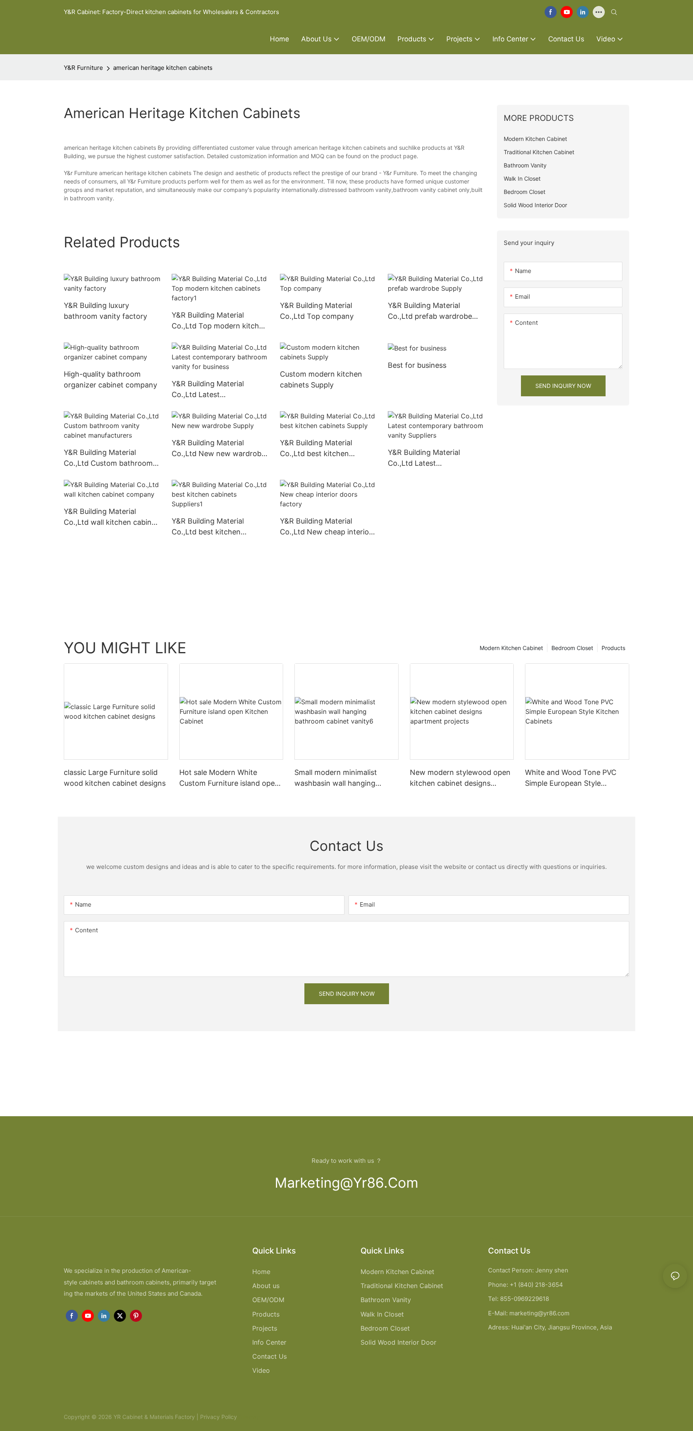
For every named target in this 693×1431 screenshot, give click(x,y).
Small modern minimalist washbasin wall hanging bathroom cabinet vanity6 (338, 778)
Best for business (417, 365)
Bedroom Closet (572, 647)
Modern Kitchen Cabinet (511, 647)
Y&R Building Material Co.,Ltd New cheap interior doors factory (326, 527)
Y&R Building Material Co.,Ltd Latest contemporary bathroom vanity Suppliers (430, 458)
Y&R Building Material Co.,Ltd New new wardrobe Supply (218, 448)
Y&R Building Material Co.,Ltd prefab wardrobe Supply (430, 311)
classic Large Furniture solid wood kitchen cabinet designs (115, 777)
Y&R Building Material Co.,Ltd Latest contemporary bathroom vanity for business (214, 389)
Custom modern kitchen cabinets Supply (321, 379)
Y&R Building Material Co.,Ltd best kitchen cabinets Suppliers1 (208, 527)
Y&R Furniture (83, 67)
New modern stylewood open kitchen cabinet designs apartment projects (460, 778)
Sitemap (248, 1416)
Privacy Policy (218, 1416)
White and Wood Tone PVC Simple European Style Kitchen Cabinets (570, 778)
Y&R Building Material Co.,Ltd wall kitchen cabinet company (111, 517)
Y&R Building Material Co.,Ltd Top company (317, 310)
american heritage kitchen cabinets (163, 67)
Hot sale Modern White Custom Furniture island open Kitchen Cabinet (229, 778)
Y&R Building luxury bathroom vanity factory (105, 310)
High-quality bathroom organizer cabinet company (110, 379)
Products (613, 647)
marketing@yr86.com (346, 1182)
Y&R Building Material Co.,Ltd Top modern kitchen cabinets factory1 (219, 321)
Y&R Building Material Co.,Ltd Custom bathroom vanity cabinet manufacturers (108, 458)
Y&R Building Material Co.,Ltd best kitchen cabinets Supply (316, 448)
